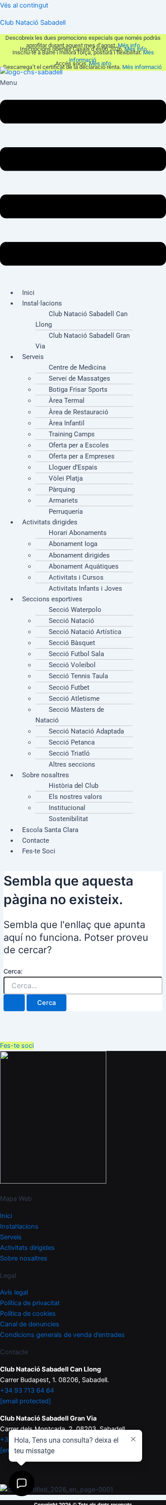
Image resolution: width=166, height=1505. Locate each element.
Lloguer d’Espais (73, 467)
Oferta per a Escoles (79, 445)
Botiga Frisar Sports (78, 389)
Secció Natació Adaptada (86, 731)
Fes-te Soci (38, 851)
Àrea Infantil (67, 423)
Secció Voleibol (72, 665)
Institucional (67, 808)
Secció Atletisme (74, 699)
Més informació (142, 67)
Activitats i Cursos (76, 577)
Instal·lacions (42, 303)
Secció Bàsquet (72, 643)
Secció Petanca (72, 742)
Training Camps (72, 434)
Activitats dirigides (49, 522)
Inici (6, 1216)
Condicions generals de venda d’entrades (62, 1335)
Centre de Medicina (77, 367)
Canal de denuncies (29, 1324)
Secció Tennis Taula (78, 676)
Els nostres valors (75, 797)
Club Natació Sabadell (33, 23)
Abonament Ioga (73, 544)
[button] (83, 179)
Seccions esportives (52, 599)
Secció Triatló (69, 753)
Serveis (33, 357)
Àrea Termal (67, 401)
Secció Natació (71, 621)
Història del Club (73, 786)
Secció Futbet (69, 687)
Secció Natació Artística (85, 632)
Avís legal (14, 1292)
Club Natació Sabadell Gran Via (82, 341)
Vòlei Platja (66, 478)
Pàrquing (62, 489)
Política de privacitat (30, 1303)
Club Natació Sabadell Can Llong (81, 319)
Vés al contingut (24, 5)
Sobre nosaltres (45, 775)
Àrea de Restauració (78, 412)
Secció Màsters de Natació (69, 715)
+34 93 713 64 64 (27, 1390)
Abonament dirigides (79, 555)
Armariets (63, 500)
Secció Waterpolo (75, 610)
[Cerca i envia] (14, 1003)
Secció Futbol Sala (76, 654)
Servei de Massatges (79, 378)
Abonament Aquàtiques (84, 566)
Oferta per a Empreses (82, 456)
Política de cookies (28, 1314)
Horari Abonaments (78, 533)
